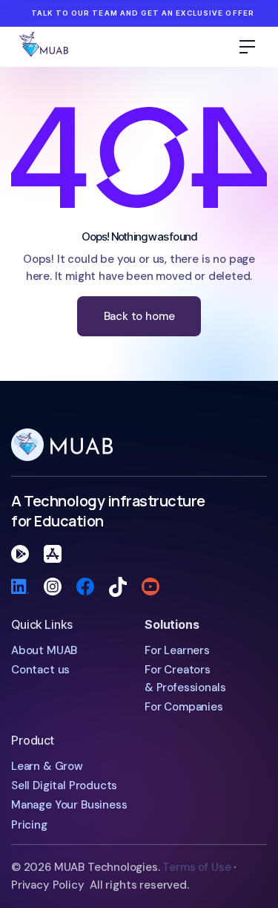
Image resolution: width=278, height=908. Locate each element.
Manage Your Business (69, 804)
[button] (247, 46)
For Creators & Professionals (185, 678)
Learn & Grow (47, 766)
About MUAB (44, 650)
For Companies (184, 706)
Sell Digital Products (64, 785)
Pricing (29, 824)
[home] (64, 46)
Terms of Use (196, 867)
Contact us (40, 669)
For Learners (177, 650)
